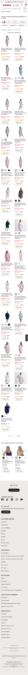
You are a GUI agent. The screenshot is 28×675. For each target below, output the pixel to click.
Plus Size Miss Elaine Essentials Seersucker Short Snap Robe (6, 143)
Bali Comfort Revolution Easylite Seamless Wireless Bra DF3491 (20, 462)
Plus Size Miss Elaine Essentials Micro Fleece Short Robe (21, 325)
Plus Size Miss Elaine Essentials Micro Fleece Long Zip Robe (7, 295)
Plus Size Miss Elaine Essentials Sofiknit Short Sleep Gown (21, 359)
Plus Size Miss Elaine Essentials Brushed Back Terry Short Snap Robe (7, 389)
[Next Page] (17, 436)
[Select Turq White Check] (22, 78)
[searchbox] (11, 8)
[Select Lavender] (19, 233)
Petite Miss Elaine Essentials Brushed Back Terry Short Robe (7, 234)
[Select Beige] (16, 458)
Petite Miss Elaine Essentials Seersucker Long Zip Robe (20, 113)
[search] (3, 8)
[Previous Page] (9, 436)
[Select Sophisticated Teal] (20, 458)
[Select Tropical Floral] (19, 294)
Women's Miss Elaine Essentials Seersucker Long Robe (20, 50)
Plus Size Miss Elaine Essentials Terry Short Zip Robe (6, 420)
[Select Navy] (2, 416)
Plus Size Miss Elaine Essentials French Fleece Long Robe (20, 174)
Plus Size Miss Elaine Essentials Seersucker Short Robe (6, 113)
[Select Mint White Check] (19, 78)
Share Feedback (14, 490)
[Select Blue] (19, 170)
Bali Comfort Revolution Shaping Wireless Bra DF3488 (7, 462)
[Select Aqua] (2, 385)
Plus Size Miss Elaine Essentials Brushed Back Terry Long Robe (7, 174)
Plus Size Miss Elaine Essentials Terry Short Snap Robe (20, 237)
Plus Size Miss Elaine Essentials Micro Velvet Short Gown (20, 204)
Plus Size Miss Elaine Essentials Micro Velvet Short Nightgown (20, 389)
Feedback (26, 338)
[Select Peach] (5, 416)
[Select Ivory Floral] (19, 385)
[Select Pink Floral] (16, 355)
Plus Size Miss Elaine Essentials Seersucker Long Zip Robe (20, 82)
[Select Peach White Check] (16, 78)
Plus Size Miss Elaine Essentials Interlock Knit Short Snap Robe (21, 298)
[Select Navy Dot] (3, 458)
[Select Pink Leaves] (19, 355)
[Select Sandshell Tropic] (7, 458)
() (9, 56)
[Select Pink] (2, 170)
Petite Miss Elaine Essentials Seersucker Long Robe (6, 79)
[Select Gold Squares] (16, 201)
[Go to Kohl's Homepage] (7, 5)
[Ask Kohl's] (25, 8)
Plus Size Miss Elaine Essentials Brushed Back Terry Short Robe (7, 328)
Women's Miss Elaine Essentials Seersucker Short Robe (6, 50)
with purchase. (14, 1)
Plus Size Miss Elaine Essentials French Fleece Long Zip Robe (20, 267)
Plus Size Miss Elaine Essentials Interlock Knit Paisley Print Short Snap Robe (7, 264)
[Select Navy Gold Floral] (19, 201)
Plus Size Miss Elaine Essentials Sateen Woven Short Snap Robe (6, 356)
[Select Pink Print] (16, 294)
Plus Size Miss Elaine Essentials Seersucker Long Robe (20, 140)
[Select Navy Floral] (16, 385)
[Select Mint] (5, 170)
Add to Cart (5, 59)
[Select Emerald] (9, 170)
